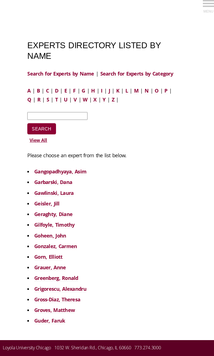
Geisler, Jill (47, 203)
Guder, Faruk (49, 320)
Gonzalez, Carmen (55, 246)
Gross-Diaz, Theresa (57, 299)
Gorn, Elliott (48, 256)
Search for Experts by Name (60, 73)
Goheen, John (50, 235)
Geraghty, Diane (53, 214)
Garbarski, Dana (53, 182)
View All (38, 140)
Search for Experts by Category (136, 73)
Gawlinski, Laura (54, 193)
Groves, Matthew (54, 310)
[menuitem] (208, 6)
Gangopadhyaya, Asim (60, 171)
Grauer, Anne (50, 267)
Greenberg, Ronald (56, 278)
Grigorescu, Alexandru (60, 288)
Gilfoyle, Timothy (54, 224)
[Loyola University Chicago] (208, 15)
